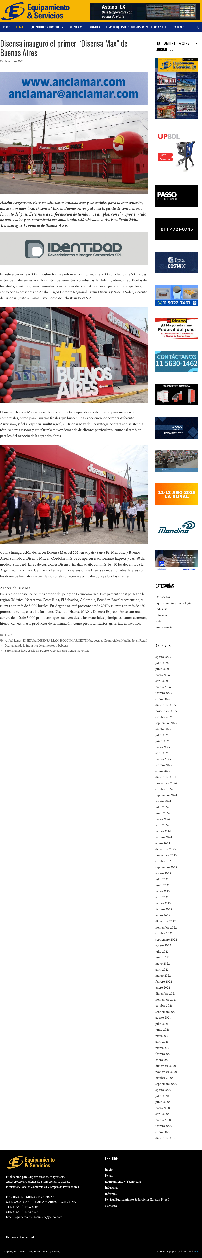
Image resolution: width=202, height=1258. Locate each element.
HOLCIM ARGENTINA (76, 640)
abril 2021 (161, 1042)
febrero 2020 (163, 1126)
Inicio (6, 27)
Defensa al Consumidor (21, 1237)
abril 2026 (162, 681)
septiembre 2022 (166, 939)
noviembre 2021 (165, 1000)
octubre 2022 (164, 933)
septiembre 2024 (166, 795)
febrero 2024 (163, 837)
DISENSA (29, 640)
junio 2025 (162, 741)
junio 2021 (162, 1029)
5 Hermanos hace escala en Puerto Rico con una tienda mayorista (47, 651)
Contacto (178, 27)
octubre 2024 (164, 789)
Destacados (162, 597)
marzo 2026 (163, 687)
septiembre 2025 (166, 723)
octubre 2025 (164, 717)
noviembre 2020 (166, 1072)
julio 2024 (162, 807)
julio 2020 (162, 1096)
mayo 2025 (162, 747)
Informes (94, 27)
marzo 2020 (163, 1120)
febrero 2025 (163, 765)
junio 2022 (162, 957)
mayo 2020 (162, 1108)
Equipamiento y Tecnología (46, 27)
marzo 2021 (162, 1048)
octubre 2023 (164, 861)
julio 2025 (162, 735)
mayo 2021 (162, 1036)
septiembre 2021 (166, 1012)
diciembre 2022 (165, 921)
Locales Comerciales (107, 640)
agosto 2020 (163, 1090)
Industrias (76, 27)
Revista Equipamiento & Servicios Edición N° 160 (136, 27)
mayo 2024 (162, 819)
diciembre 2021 (165, 993)
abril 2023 (162, 897)
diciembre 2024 (165, 777)
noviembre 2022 (166, 927)
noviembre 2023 (166, 855)
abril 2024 (162, 825)
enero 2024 (162, 843)
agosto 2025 (163, 729)
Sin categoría (163, 627)
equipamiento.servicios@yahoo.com (38, 1217)
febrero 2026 (163, 693)
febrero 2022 (163, 981)
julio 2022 (162, 951)
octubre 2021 (163, 1005)
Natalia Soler (129, 640)
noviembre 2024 (166, 783)
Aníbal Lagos (13, 640)
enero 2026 (162, 699)
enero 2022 (162, 987)
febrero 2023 (163, 909)
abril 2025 (162, 753)
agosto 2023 (163, 873)
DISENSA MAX (47, 640)
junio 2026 (162, 669)
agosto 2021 (163, 1017)
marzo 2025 (163, 759)
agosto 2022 (163, 945)
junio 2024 (162, 813)
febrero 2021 (163, 1054)
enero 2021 (162, 1060)
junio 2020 (162, 1102)
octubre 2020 (164, 1078)
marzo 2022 (163, 975)
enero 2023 (162, 915)
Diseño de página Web (169, 1251)
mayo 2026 (162, 675)
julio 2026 (162, 663)
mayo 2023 (162, 891)
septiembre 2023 (166, 867)
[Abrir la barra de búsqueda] (197, 27)
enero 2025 (162, 771)
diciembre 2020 (165, 1066)
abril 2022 (162, 969)
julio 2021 (161, 1024)
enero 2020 (162, 1132)
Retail (19, 27)
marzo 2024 (163, 831)
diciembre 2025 (165, 705)
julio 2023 (162, 879)
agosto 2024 (163, 801)
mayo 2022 (162, 963)
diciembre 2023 (165, 849)
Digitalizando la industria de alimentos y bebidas (36, 645)
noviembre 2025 (166, 711)
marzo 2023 (163, 903)
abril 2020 (162, 1114)
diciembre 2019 (165, 1138)
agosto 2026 (163, 657)
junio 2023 (162, 885)
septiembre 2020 (166, 1084)
